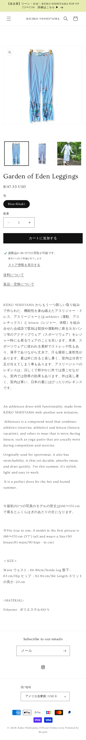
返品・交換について (18, 284)
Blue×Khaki (16, 204)
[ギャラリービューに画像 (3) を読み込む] (69, 154)
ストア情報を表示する (24, 265)
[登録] (65, 651)
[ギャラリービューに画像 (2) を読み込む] (43, 154)
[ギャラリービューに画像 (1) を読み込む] (16, 154)
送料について (13, 275)
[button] (9, 19)
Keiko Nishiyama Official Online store (41, 727)
